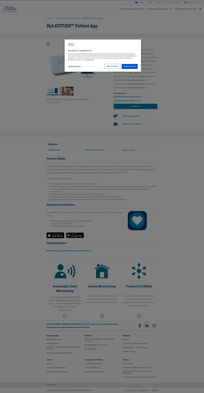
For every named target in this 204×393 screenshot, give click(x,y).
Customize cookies (74, 66)
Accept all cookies (130, 66)
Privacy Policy (89, 60)
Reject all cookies (112, 66)
